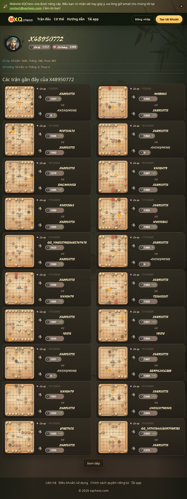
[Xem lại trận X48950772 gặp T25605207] (113, 288)
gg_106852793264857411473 (67, 242)
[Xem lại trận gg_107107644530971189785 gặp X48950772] (113, 437)
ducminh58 (67, 185)
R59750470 (67, 131)
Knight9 (160, 168)
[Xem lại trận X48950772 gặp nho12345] (113, 214)
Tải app (93, 19)
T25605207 (160, 296)
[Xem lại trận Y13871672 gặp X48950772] (19, 437)
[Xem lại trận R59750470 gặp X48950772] (19, 139)
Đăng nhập (142, 19)
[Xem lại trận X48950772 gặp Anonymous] (19, 102)
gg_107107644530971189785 (160, 428)
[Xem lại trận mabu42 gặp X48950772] (113, 102)
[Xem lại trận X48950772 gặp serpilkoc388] (113, 363)
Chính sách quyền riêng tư (109, 483)
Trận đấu (44, 19)
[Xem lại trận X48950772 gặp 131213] (19, 325)
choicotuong (160, 408)
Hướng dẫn (76, 19)
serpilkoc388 (160, 371)
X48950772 (67, 94)
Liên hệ (51, 483)
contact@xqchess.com (26, 8)
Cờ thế (59, 19)
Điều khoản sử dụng (73, 483)
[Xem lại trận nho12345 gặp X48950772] (19, 214)
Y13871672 (67, 428)
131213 (67, 333)
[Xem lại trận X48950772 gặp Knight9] (19, 288)
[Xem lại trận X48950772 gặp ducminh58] (19, 177)
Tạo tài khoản (169, 19)
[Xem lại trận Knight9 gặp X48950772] (113, 177)
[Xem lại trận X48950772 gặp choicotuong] (113, 400)
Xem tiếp (93, 463)
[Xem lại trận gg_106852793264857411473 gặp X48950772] (19, 251)
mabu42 (160, 94)
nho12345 (67, 205)
